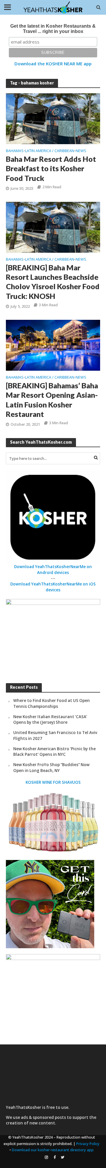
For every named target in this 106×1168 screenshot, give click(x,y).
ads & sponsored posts (43, 1117)
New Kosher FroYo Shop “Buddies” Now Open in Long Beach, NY (51, 767)
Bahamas (15, 151)
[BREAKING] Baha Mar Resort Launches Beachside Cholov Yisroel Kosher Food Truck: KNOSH (53, 281)
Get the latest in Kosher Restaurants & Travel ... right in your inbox (53, 29)
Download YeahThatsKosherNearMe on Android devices (53, 569)
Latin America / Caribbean (49, 151)
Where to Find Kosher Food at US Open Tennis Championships (51, 703)
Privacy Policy (88, 1143)
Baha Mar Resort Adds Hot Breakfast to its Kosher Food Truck (51, 168)
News (81, 151)
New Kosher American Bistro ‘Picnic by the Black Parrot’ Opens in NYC (54, 751)
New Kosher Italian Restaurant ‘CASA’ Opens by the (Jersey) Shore (50, 719)
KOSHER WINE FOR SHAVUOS (53, 782)
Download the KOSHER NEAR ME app (53, 63)
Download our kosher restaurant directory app (53, 1149)
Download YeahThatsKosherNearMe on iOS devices (53, 587)
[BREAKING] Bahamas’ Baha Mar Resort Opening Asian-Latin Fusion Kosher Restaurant (52, 399)
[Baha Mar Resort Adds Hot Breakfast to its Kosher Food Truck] (53, 118)
